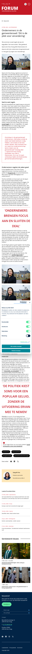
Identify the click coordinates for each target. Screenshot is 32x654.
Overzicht (6, 21)
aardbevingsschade (17, 255)
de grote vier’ (12, 173)
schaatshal (26, 194)
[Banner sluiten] (29, 302)
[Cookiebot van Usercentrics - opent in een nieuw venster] (20, 302)
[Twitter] (18, 461)
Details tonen (23, 341)
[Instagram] (9, 636)
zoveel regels (5, 124)
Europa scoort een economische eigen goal (12, 506)
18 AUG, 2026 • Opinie (7, 511)
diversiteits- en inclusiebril (11, 371)
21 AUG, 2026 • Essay (7, 503)
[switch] (28, 326)
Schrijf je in (7, 604)
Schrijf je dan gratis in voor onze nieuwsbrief (16, 445)
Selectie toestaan (16, 350)
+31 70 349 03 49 (7, 624)
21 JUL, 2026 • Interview (7, 526)
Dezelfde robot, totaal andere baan (10, 513)
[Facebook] (11, 461)
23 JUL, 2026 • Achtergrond (8, 518)
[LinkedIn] (14, 461)
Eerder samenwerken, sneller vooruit (11, 521)
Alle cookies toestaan (16, 346)
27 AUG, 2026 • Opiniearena (9, 494)
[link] (16, 554)
